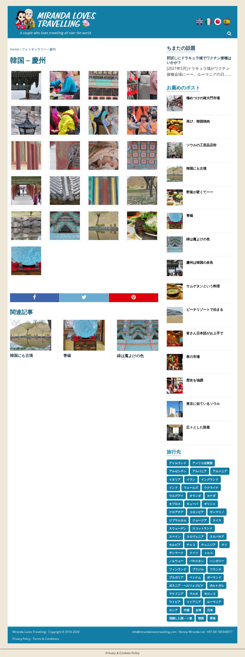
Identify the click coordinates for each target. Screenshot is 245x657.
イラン (191, 479)
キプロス (175, 504)
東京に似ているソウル (203, 403)
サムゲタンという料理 (203, 286)
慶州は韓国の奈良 (199, 262)
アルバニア (199, 471)
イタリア (175, 479)
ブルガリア (176, 577)
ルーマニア (214, 602)
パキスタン (196, 561)
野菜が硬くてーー (199, 192)
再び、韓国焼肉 (198, 121)
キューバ (192, 504)
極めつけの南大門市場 (203, 98)
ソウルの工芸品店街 (201, 145)
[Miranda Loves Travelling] (55, 19)
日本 (210, 610)
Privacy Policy (21, 639)
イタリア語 (208, 22)
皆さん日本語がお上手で (204, 333)
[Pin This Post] (133, 297)
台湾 (198, 610)
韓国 (201, 618)
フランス (215, 569)
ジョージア (199, 520)
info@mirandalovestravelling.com (154, 632)
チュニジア (208, 545)
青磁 (67, 355)
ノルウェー (176, 561)
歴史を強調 (194, 380)
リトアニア (194, 602)
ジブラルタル (177, 520)
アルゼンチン (177, 471)
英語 (199, 22)
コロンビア (196, 512)
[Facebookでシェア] (35, 297)
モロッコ (210, 594)
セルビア (175, 545)
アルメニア (220, 471)
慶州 (53, 49)
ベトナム (195, 577)
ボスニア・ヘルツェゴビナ (186, 585)
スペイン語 (227, 22)
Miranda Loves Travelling (29, 632)
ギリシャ (210, 504)
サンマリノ (217, 512)
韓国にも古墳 (21, 355)
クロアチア (176, 512)
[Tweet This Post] (84, 297)
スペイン (175, 536)
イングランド (209, 479)
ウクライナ (211, 488)
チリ (224, 545)
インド (173, 488)
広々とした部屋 (198, 427)
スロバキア (217, 536)
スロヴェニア (195, 536)
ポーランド (214, 577)
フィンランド (177, 569)
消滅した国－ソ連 (180, 618)
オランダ (195, 496)
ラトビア (175, 602)
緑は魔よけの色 (130, 355)
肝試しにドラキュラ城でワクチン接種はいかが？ (199, 60)
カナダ (211, 496)
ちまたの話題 (181, 48)
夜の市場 (193, 356)
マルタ (193, 594)
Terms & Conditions (46, 639)
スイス (217, 520)
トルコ (208, 553)
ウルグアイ (176, 496)
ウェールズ (191, 488)
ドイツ (193, 553)
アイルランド (177, 463)
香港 (213, 618)
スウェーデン (177, 528)
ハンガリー (217, 561)
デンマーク (176, 553)
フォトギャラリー (34, 49)
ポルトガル (217, 585)
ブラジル (198, 569)
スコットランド (202, 528)
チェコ (191, 545)
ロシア (173, 610)
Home (14, 49)
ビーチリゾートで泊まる (204, 309)
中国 (186, 610)
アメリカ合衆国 (202, 463)
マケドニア (176, 594)
